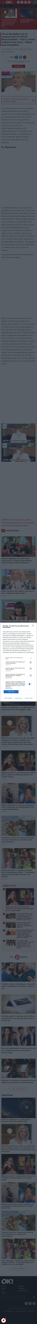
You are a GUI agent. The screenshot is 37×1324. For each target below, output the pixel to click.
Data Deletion (8, 698)
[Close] (33, 626)
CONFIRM (11, 691)
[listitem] (18, 658)
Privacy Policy (29, 698)
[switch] (30, 662)
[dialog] (18, 662)
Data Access (18, 698)
